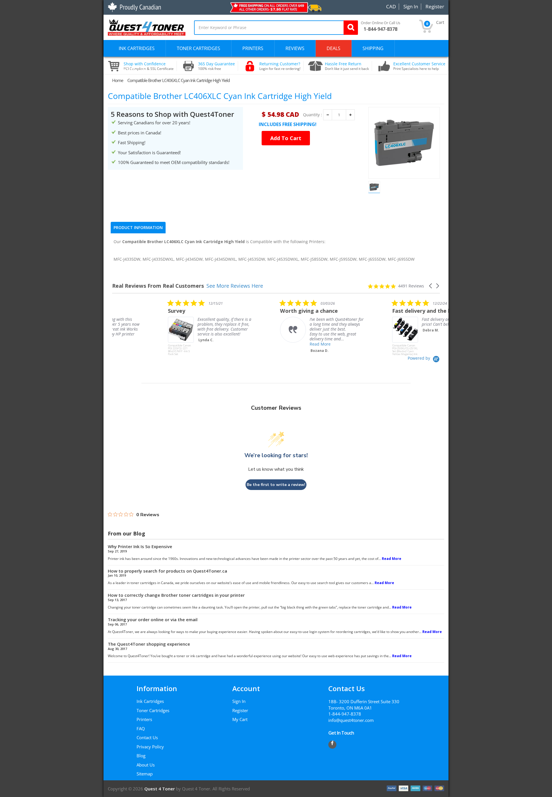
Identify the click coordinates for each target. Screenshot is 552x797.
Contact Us (147, 737)
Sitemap (145, 774)
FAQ (141, 728)
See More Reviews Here (234, 285)
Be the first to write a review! (276, 484)
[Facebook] (332, 745)
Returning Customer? (279, 66)
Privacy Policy (150, 747)
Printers (144, 719)
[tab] (138, 227)
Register (240, 710)
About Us (146, 765)
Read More (264, 344)
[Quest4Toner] (146, 27)
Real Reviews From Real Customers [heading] (158, 285)
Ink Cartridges (150, 701)
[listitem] (155, 327)
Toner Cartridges (153, 710)
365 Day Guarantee (216, 66)
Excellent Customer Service (419, 66)
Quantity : (312, 114)
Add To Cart (285, 138)
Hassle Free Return (347, 66)
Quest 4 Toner (160, 789)
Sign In (239, 701)
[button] (431, 285)
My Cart (240, 719)
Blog (141, 755)
